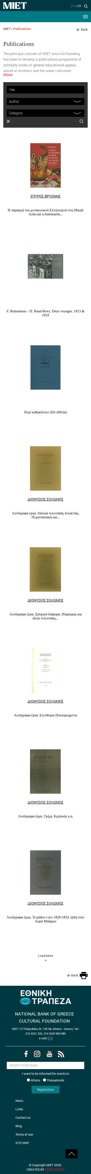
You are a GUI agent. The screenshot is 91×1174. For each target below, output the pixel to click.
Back (84, 29)
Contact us (22, 1117)
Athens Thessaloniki (47, 1080)
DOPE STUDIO (54, 1169)
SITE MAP (22, 1143)
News (19, 1101)
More (8, 74)
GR (79, 6)
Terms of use (24, 1134)
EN (73, 6)
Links (19, 1109)
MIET (6, 29)
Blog (18, 1126)
